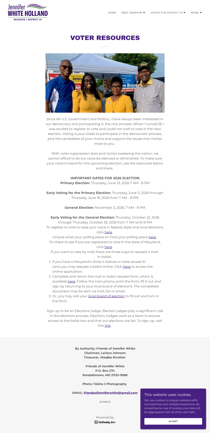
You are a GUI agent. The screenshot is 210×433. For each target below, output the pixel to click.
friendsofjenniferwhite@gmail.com (111, 393)
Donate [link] (105, 401)
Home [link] (112, 12)
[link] (28, 11)
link (108, 326)
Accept (173, 421)
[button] (133, 13)
